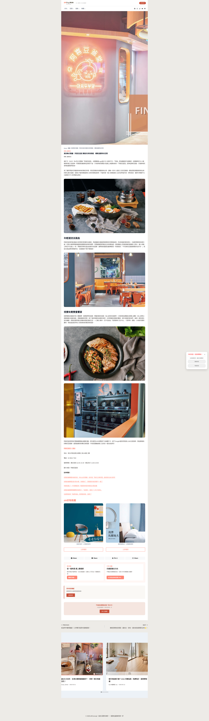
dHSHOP (143, 3)
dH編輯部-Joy (113, 684)
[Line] (145, 9)
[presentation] (78, 659)
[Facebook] (135, 9)
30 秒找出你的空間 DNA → (115, 577)
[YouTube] (142, 9)
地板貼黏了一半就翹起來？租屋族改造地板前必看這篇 (80, 486)
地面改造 (197, 365)
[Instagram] (137, 9)
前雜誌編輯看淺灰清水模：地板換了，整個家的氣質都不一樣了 (83, 481)
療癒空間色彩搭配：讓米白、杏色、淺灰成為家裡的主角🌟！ (129, 626)
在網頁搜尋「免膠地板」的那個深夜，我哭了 (78, 494)
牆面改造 (197, 361)
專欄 (65, 151)
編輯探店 (69, 151)
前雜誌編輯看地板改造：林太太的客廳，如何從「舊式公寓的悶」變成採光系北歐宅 (89, 477)
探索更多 (70, 595)
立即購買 (83, 549)
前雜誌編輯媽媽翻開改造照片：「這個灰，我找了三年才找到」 (83, 490)
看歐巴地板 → (72, 577)
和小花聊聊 (104, 611)
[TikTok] (140, 9)
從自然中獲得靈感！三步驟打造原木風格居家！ (75, 626)
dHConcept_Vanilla (63, 684)
